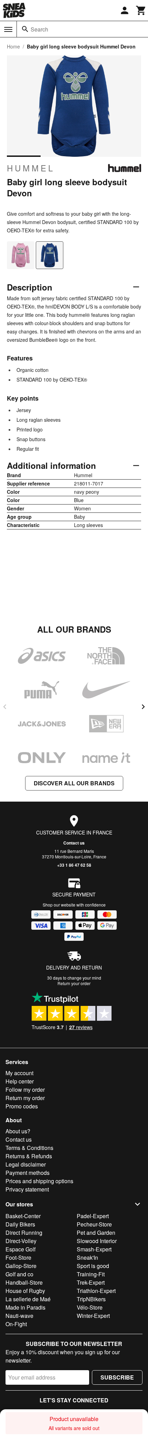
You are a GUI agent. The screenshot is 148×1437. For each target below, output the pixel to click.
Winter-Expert (93, 1316)
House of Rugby (25, 1291)
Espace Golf (20, 1249)
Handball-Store (24, 1282)
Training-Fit (91, 1274)
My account (19, 1073)
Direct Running (24, 1233)
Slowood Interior (97, 1241)
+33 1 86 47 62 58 (74, 865)
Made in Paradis (25, 1307)
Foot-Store (18, 1257)
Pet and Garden (96, 1233)
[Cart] (141, 10)
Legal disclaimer (26, 1164)
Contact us (74, 843)
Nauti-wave (19, 1316)
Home (13, 46)
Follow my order (25, 1090)
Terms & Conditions (29, 1148)
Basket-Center (23, 1216)
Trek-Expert (91, 1282)
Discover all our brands (74, 783)
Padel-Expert (93, 1216)
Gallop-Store (21, 1266)
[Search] (25, 29)
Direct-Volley (21, 1241)
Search (39, 29)
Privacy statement (27, 1189)
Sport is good (93, 1266)
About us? (18, 1131)
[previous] (5, 707)
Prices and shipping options (39, 1181)
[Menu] (8, 29)
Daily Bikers (20, 1224)
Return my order (25, 1098)
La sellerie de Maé (28, 1299)
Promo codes (22, 1106)
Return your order (74, 983)
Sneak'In (87, 1257)
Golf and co (19, 1274)
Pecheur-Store (94, 1224)
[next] (143, 707)
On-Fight (16, 1324)
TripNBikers (91, 1299)
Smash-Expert (94, 1249)
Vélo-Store (90, 1307)
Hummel (31, 167)
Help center (20, 1081)
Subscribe (117, 1377)
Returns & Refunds (29, 1156)
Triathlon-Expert (96, 1291)
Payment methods (28, 1173)
